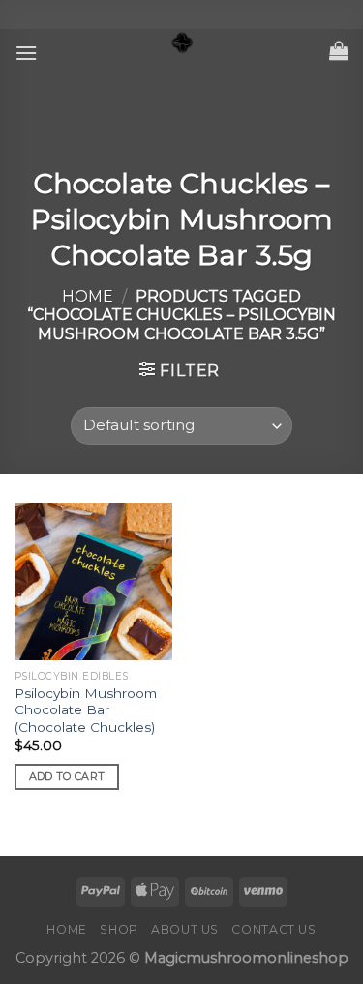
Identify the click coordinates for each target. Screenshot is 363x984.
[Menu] (26, 52)
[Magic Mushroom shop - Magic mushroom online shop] (182, 43)
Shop (118, 929)
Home (87, 296)
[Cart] (338, 50)
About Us (185, 929)
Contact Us (273, 929)
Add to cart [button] (67, 776)
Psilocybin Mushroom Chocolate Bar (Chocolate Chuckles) (86, 710)
